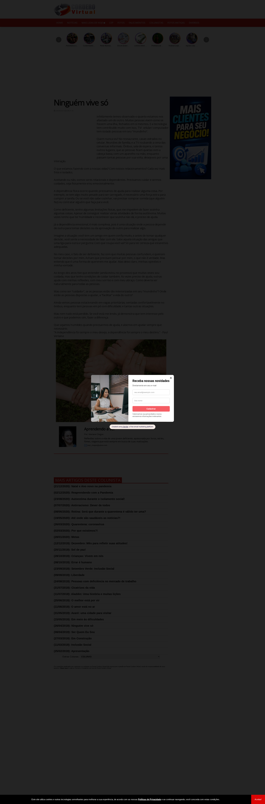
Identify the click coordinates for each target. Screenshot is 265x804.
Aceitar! (258, 799)
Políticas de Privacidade (149, 799)
